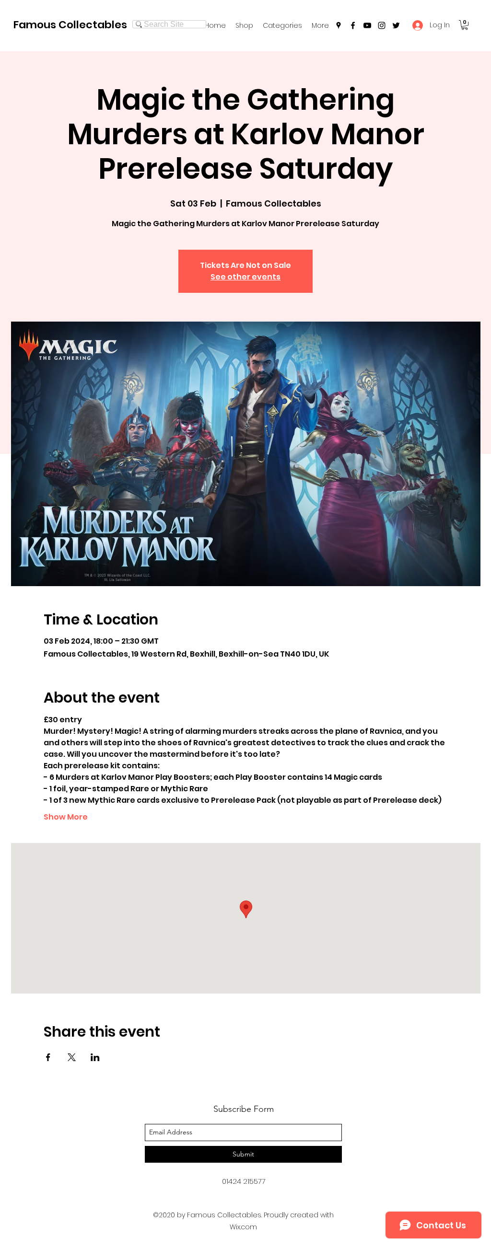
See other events (245, 276)
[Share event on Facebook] (48, 1057)
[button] (282, 25)
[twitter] (396, 25)
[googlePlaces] (338, 25)
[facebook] (353, 25)
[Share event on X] (71, 1057)
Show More (66, 817)
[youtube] (367, 25)
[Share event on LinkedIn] (95, 1057)
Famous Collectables (70, 24)
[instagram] (381, 25)
